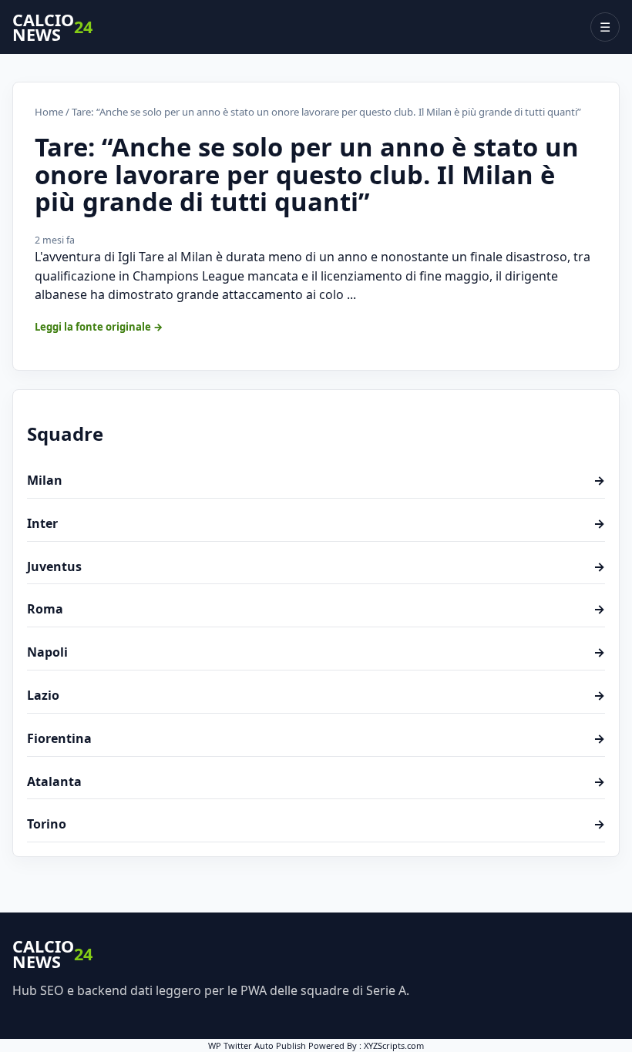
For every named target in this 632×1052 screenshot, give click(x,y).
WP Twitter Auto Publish (257, 1045)
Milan (316, 480)
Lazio (316, 695)
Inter (316, 523)
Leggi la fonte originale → (99, 327)
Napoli (316, 652)
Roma (316, 608)
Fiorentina (316, 738)
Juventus (316, 566)
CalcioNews (52, 27)
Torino (316, 823)
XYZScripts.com (394, 1045)
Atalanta (316, 781)
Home (49, 112)
